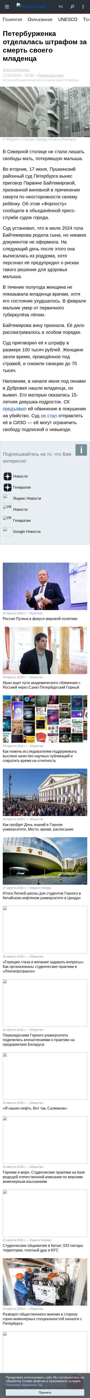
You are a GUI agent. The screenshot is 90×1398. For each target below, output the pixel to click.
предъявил (15, 408)
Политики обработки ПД (24, 1385)
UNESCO (68, 19)
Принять (45, 1392)
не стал (49, 415)
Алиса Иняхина (16, 70)
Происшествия (51, 75)
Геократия (12, 19)
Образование (40, 19)
